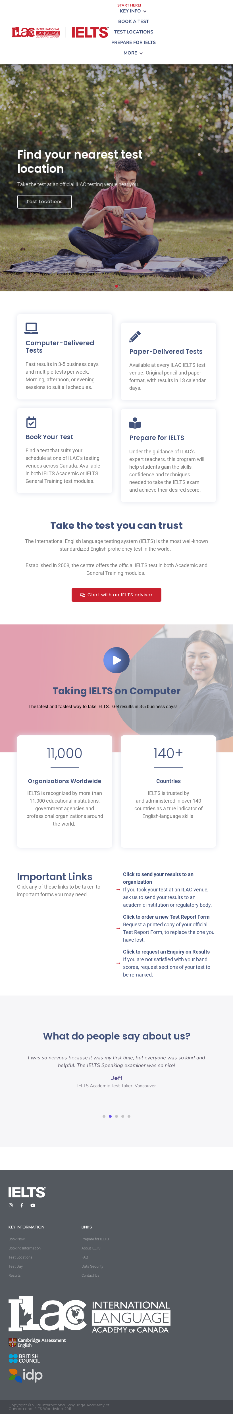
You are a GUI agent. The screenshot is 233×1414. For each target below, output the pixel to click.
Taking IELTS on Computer (117, 691)
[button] (133, 11)
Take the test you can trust (116, 525)
